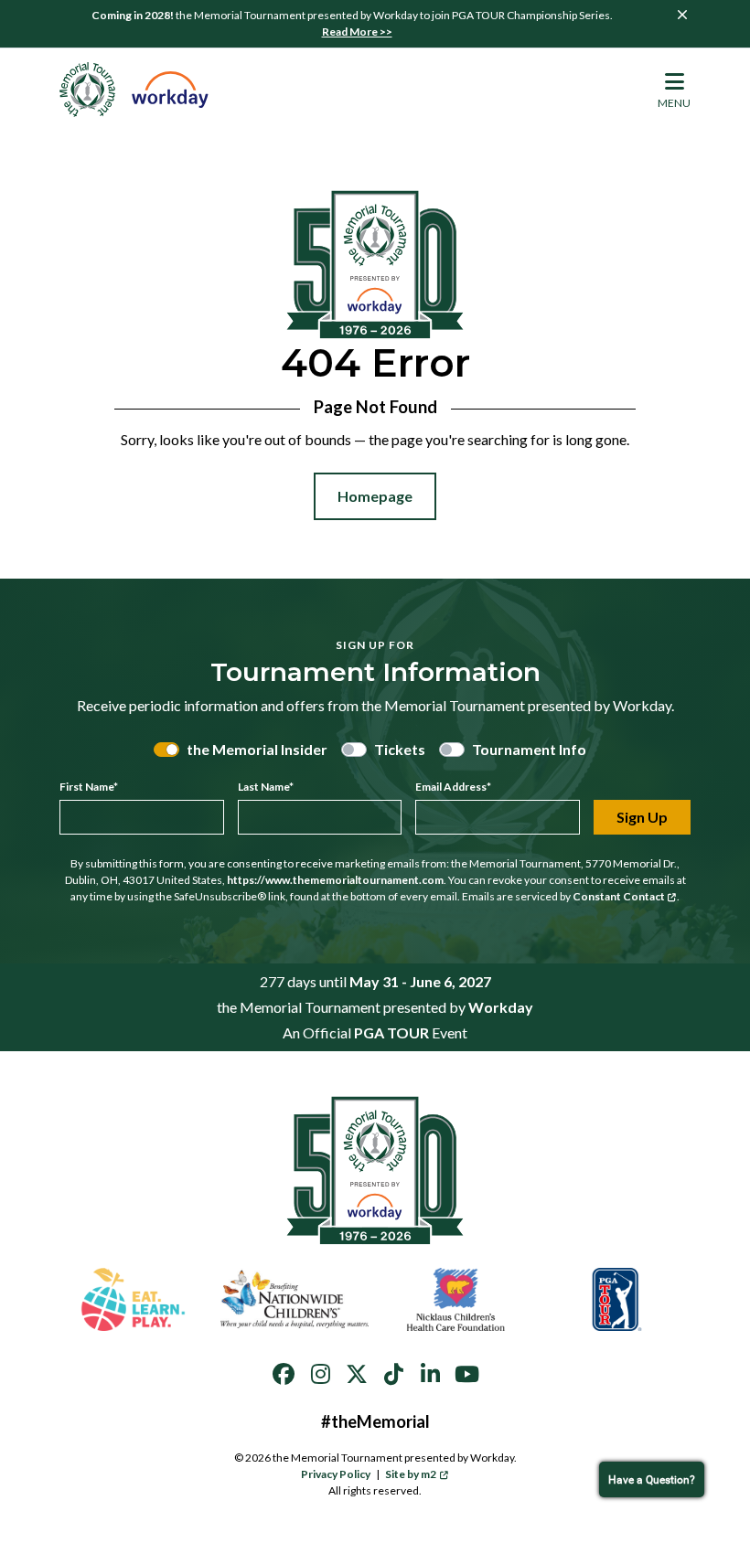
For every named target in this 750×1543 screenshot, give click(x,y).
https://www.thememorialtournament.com (335, 880)
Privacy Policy (335, 1474)
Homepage (375, 496)
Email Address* (453, 786)
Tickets (399, 749)
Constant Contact (619, 896)
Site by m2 (410, 1474)
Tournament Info (529, 749)
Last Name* (266, 786)
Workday (500, 1007)
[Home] (134, 89)
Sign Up (642, 816)
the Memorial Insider (257, 749)
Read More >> (357, 31)
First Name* (88, 786)
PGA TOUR (391, 1032)
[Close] (682, 14)
